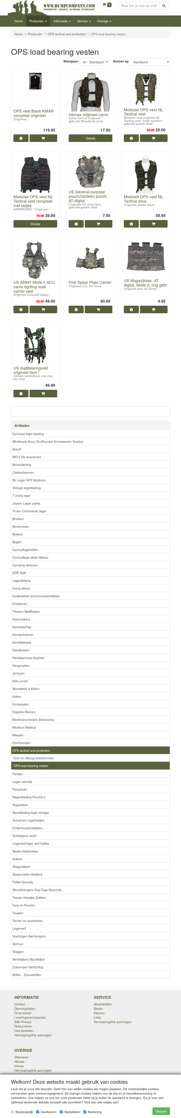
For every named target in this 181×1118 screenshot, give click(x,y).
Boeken (17, 534)
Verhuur (17, 944)
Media (98, 1008)
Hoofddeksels (21, 642)
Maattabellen (103, 1004)
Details (90, 138)
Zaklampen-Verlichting (27, 967)
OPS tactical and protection (31, 750)
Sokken (17, 859)
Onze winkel (22, 1013)
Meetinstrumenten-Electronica (33, 719)
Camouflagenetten (25, 549)
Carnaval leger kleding (28, 434)
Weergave (70, 61)
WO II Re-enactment (26, 457)
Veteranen (21, 1057)
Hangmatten (21, 665)
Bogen (16, 542)
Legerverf (19, 928)
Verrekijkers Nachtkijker (28, 959)
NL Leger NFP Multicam (29, 480)
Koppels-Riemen (24, 712)
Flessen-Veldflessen (26, 611)
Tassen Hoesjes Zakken (29, 897)
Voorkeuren (49, 1112)
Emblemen (19, 603)
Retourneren (23, 1026)
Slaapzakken (21, 866)
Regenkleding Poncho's (28, 797)
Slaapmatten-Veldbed (27, 874)
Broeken (18, 519)
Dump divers (21, 588)
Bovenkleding (21, 464)
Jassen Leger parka (26, 503)
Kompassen (20, 704)
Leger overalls (22, 781)
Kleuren (99, 1013)
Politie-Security (22, 882)
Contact (19, 1004)
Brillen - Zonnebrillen (26, 975)
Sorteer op (121, 61)
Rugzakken (20, 805)
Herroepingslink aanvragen (33, 1035)
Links (97, 1017)
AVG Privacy (22, 1022)
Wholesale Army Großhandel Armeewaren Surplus (47, 441)
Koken (16, 696)
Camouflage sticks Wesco (30, 557)
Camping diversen (25, 565)
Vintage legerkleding (26, 488)
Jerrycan (18, 673)
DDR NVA (19, 573)
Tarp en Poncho (23, 905)
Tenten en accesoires (27, 920)
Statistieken (72, 1112)
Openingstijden (24, 1008)
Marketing (95, 1112)
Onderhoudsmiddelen (27, 828)
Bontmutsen (20, 526)
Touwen (17, 913)
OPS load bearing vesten (30, 766)
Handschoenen (23, 634)
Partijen (17, 774)
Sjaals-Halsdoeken (25, 851)
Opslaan (161, 1111)
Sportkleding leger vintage (30, 812)
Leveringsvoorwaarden (30, 1017)
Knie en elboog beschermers (33, 758)
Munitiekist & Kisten (26, 688)
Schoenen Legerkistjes (28, 820)
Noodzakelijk (24, 1112)
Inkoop (19, 1066)
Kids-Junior (20, 681)
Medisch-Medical (24, 727)
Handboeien (20, 650)
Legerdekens (21, 580)
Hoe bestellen (24, 1030)
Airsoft (16, 449)
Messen (17, 735)
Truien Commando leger (29, 511)
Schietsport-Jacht (24, 835)
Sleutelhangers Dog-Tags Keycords (37, 890)
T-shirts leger (21, 495)
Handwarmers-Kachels (28, 658)
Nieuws (19, 1061)
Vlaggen (18, 951)
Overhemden (21, 743)
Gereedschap (21, 627)
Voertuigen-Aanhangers (28, 936)
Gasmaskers (21, 619)
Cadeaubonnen (23, 472)
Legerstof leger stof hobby (30, 843)
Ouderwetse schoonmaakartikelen (36, 596)
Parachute (19, 789)
